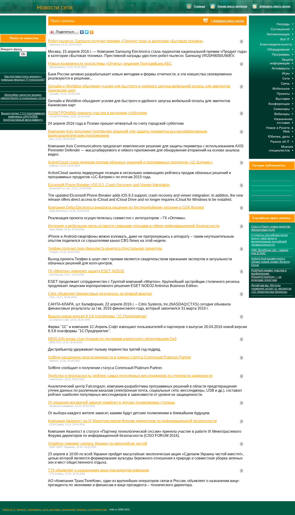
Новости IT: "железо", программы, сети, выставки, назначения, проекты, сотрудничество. (54, 509)
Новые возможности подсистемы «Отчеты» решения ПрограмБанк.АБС (110, 63)
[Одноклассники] (91, 32)
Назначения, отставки (283, 120)
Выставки (283, 99)
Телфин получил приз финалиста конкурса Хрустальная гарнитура (105, 248)
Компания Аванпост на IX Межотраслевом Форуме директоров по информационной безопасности (132, 421)
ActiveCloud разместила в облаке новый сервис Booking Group (270, 262)
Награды (283, 24)
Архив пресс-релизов (232, 6)
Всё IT (285, 39)
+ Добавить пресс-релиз (227, 21)
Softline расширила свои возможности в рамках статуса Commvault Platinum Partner (119, 357)
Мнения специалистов (281, 148)
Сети (286, 78)
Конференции (279, 104)
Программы (281, 54)
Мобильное (281, 88)
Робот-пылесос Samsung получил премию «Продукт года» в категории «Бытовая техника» (125, 41)
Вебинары (282, 114)
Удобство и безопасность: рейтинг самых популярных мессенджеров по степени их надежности (130, 376)
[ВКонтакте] (82, 32)
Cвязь (285, 83)
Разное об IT (280, 141)
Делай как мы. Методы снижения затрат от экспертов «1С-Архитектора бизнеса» (271, 288)
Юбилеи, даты (279, 136)
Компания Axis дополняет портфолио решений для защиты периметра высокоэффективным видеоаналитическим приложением (127, 133)
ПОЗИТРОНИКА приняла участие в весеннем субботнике (97, 113)
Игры (286, 73)
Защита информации (281, 61)
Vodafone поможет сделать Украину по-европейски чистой (97, 443)
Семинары (282, 109)
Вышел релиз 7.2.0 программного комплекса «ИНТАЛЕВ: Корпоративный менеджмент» (23, 116)
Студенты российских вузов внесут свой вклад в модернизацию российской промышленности (269, 240)
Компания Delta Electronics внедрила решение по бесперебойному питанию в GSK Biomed (126, 207)
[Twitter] (86, 32)
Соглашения (280, 29)
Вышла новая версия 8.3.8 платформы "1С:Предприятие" (98, 316)
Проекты (283, 93)
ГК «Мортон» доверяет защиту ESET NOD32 (86, 271)
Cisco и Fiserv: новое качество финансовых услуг (270, 228)
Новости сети (55, 7)
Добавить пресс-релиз (275, 6)
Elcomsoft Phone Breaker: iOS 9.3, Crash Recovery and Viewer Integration (109, 185)
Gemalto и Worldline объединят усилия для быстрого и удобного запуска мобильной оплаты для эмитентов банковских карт (139, 88)
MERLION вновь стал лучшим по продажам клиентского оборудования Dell (112, 339)
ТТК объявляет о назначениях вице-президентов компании (98, 470)
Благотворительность (276, 44)
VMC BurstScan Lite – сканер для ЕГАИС (269, 252)
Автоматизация (278, 34)
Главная (199, 6)
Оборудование (278, 49)
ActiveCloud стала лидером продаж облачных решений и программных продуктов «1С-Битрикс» (130, 162)
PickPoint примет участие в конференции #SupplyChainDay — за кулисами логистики (268, 275)
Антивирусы (281, 68)
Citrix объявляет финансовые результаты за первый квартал (100, 294)
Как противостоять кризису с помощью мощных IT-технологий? (23, 78)
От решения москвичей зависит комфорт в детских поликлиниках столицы (111, 402)
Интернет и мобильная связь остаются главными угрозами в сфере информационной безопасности (133, 226)
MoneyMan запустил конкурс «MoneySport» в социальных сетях (23, 96)
